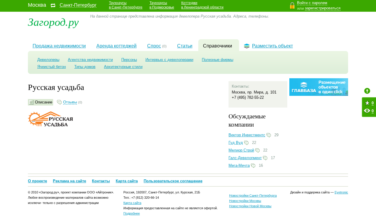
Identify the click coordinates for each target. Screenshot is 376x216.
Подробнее (131, 213)
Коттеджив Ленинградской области (202, 5)
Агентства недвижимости (90, 59)
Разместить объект (272, 45)
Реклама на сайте (69, 181)
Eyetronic (341, 192)
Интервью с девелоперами (169, 59)
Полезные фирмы (217, 59)
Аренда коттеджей (116, 45)
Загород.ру (53, 21)
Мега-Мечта (239, 165)
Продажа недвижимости (59, 45)
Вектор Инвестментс (247, 135)
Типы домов (84, 66)
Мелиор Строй (241, 150)
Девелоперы (48, 59)
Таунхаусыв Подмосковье (162, 5)
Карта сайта (127, 181)
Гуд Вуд (236, 142)
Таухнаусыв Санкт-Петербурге (125, 5)
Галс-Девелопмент (245, 158)
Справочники (217, 45)
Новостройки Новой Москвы (250, 206)
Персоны (129, 59)
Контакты (101, 181)
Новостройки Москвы (245, 201)
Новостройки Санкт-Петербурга (253, 195)
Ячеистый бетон (51, 66)
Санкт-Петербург (78, 5)
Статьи (184, 45)
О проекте (37, 181)
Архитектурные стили (123, 66)
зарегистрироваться (322, 8)
